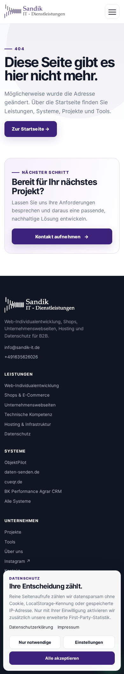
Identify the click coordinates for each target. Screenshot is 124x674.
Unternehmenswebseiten (30, 404)
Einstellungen (89, 642)
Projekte (12, 531)
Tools (9, 541)
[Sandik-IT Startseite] (34, 11)
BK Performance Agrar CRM (33, 491)
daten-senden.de (21, 471)
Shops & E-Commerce (27, 395)
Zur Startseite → (31, 129)
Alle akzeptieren (62, 658)
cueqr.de (13, 481)
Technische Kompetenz (28, 414)
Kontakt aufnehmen (62, 236)
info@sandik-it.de (22, 347)
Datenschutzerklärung (31, 627)
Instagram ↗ (17, 561)
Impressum (68, 627)
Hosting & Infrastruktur (27, 424)
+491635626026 (21, 356)
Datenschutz (17, 433)
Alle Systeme (17, 501)
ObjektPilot (15, 462)
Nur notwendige (35, 642)
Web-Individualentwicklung (31, 385)
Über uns (13, 551)
